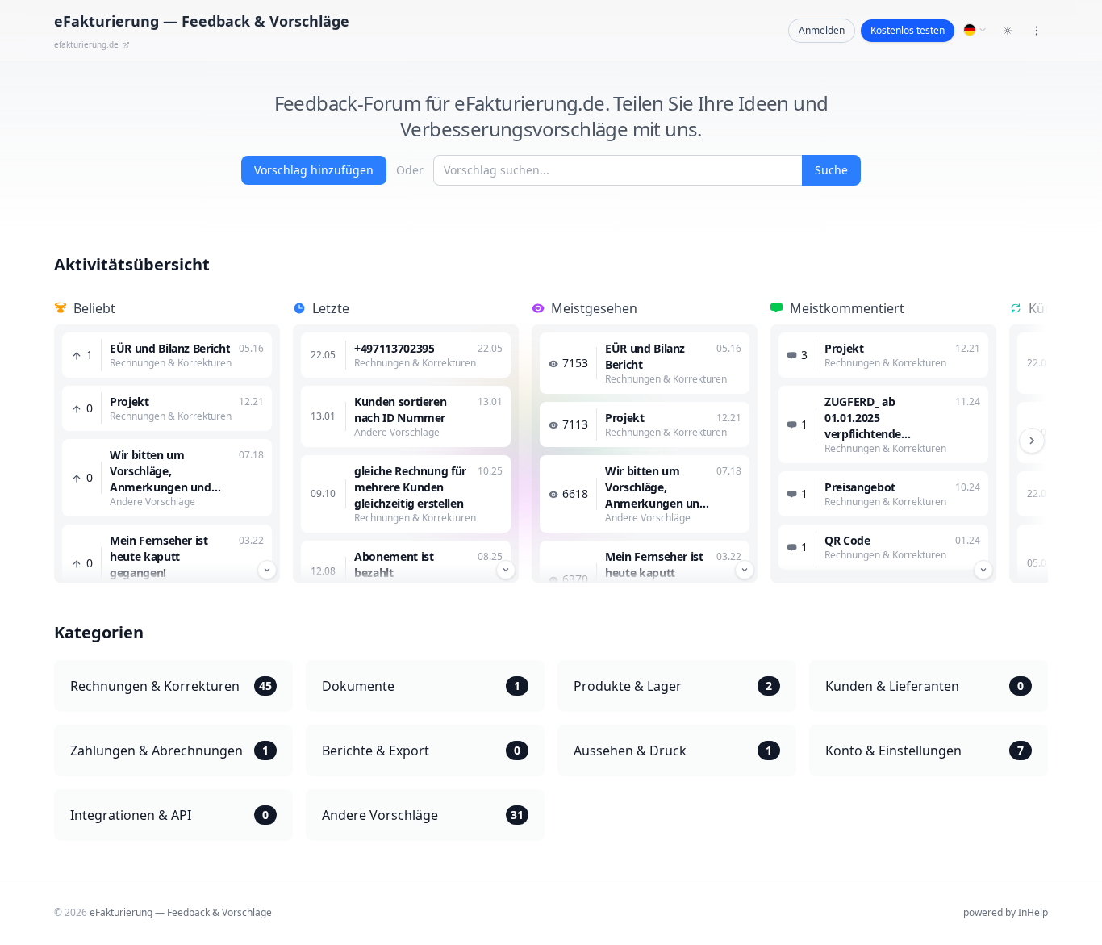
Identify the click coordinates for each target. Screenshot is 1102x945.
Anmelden (822, 30)
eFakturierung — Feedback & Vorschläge (181, 912)
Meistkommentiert (847, 308)
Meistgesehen (594, 308)
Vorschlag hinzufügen (314, 170)
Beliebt (94, 308)
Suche (831, 170)
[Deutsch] (975, 30)
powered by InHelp (1005, 912)
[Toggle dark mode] (1007, 30)
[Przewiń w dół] (267, 569)
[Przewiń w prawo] (1032, 441)
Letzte (330, 308)
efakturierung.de (86, 44)
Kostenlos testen (907, 30)
